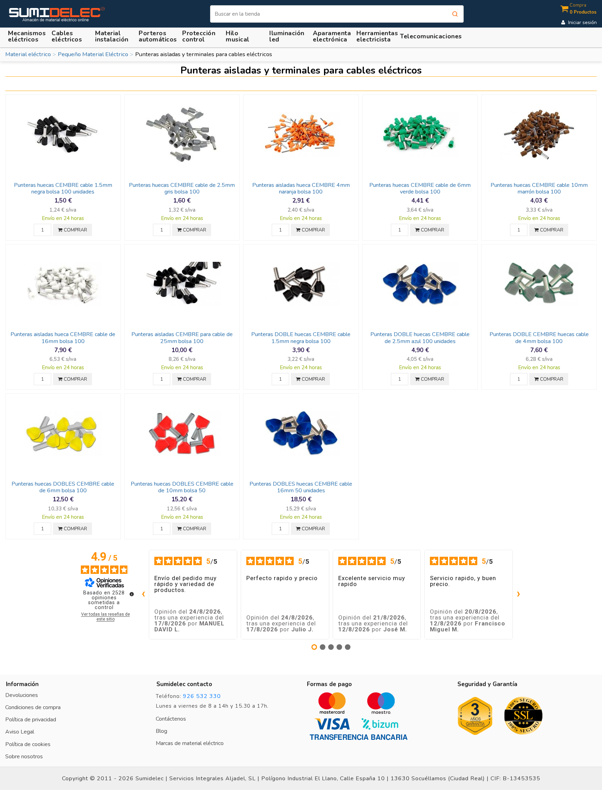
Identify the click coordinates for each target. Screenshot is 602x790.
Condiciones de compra (33, 707)
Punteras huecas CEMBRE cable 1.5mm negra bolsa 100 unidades (63, 188)
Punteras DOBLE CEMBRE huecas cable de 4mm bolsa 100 (539, 338)
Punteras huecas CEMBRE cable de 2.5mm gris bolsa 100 (182, 188)
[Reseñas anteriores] (143, 594)
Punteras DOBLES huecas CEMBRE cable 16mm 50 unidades (300, 487)
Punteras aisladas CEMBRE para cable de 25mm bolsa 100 (182, 338)
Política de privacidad (30, 719)
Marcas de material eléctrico (190, 743)
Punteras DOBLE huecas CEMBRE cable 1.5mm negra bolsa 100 (300, 338)
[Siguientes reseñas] (518, 594)
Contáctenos (171, 719)
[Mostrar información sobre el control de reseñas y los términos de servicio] (131, 594)
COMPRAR (74, 230)
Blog (161, 731)
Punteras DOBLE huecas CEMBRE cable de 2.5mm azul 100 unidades (420, 338)
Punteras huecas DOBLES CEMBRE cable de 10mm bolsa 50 (182, 487)
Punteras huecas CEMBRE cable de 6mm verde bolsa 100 (420, 188)
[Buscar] (455, 14)
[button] (112, 36)
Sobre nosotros (24, 756)
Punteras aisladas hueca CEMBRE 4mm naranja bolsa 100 (301, 188)
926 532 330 (202, 696)
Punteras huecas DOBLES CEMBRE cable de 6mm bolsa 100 (62, 487)
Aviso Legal (19, 732)
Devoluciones (21, 695)
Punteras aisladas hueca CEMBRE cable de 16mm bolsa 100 (62, 338)
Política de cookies (28, 744)
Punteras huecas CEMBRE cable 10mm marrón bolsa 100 (539, 188)
